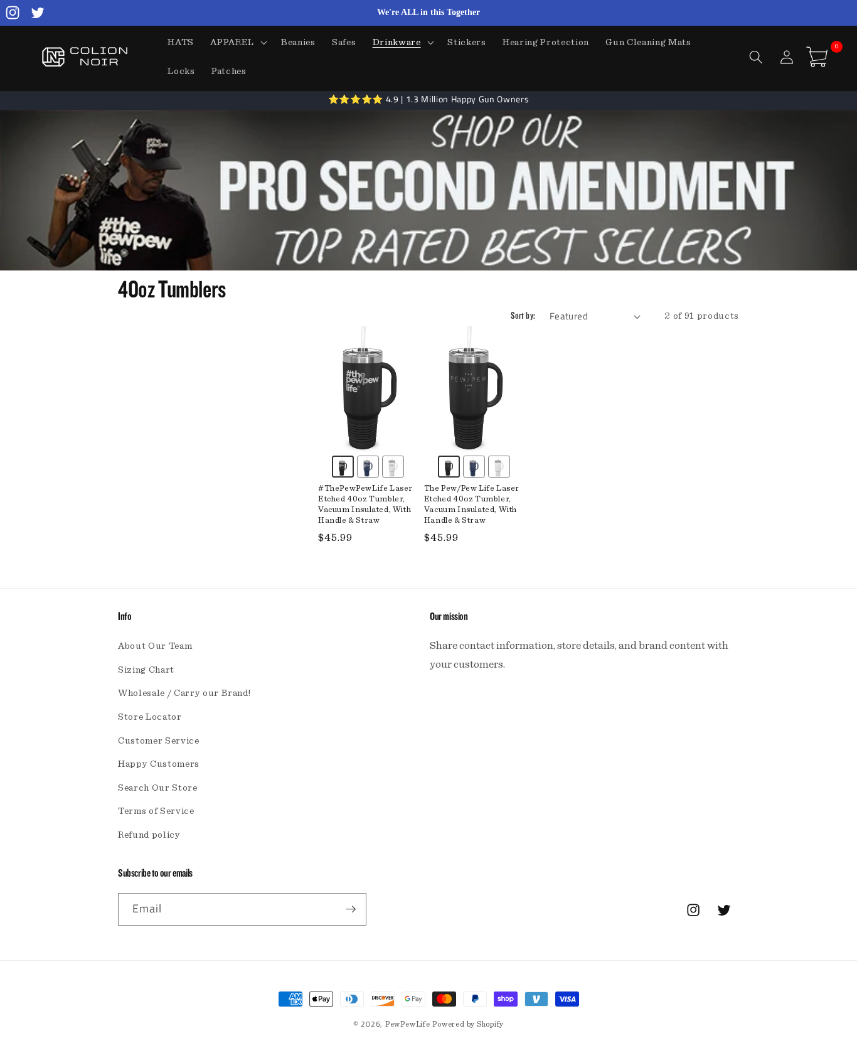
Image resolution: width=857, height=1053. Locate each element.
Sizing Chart (146, 670)
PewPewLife (407, 1024)
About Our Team (155, 646)
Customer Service (159, 741)
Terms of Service (156, 811)
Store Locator (150, 717)
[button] (237, 42)
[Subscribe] (351, 909)
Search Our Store (158, 788)
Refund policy (149, 835)
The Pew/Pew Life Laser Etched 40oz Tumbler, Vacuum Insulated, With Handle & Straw (471, 504)
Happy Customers (159, 764)
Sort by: (523, 316)
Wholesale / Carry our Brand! (184, 693)
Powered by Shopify (468, 1024)
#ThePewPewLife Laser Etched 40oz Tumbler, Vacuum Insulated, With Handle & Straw (365, 504)
